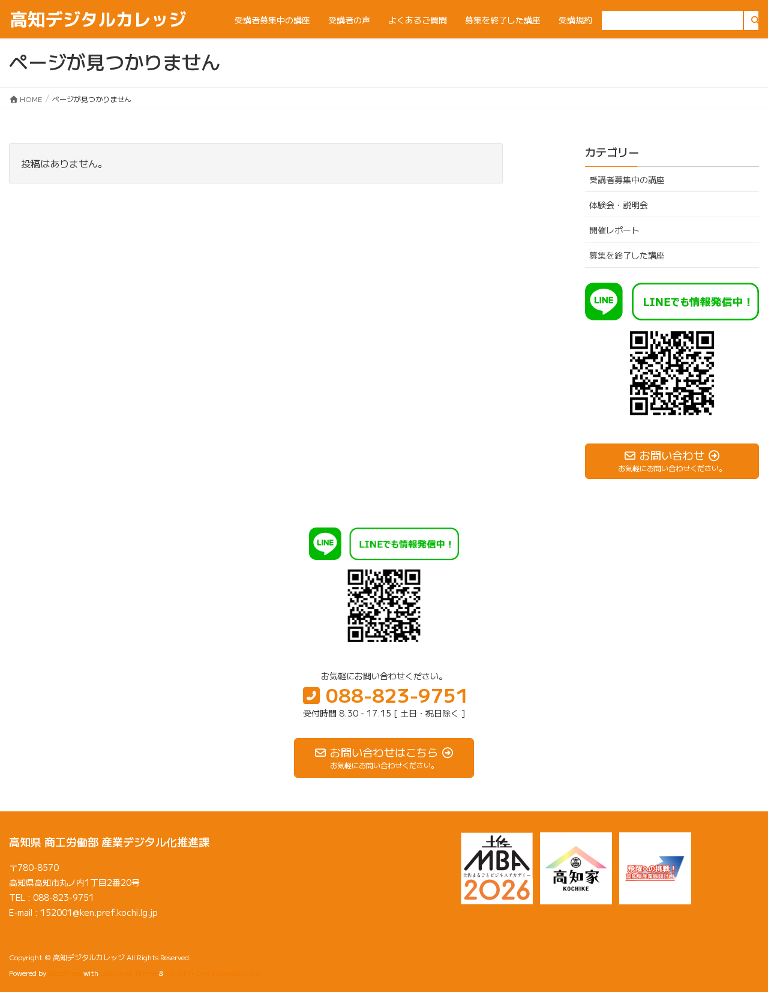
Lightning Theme (128, 972)
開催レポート (614, 230)
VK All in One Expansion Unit (213, 972)
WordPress (65, 972)
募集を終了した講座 (627, 255)
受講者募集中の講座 (627, 179)
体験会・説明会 (618, 205)
